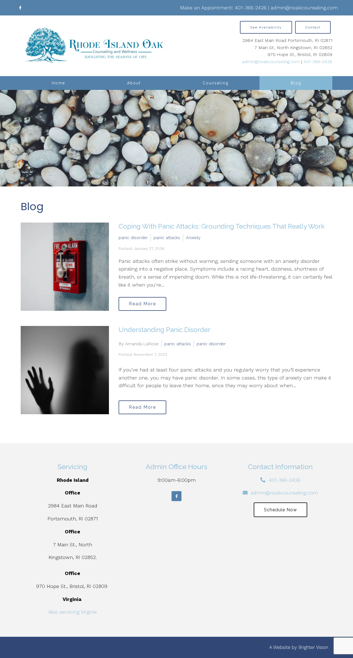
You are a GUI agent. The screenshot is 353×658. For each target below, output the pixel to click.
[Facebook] (20, 8)
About (134, 83)
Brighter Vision (313, 647)
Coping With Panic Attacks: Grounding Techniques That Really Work (222, 226)
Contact (312, 27)
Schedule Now (280, 509)
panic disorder (133, 237)
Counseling (216, 83)
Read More (142, 303)
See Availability (266, 27)
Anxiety (193, 237)
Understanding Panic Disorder (164, 330)
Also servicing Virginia (72, 612)
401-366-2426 (250, 7)
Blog (296, 83)
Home (58, 83)
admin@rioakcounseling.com (304, 7)
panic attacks (167, 237)
